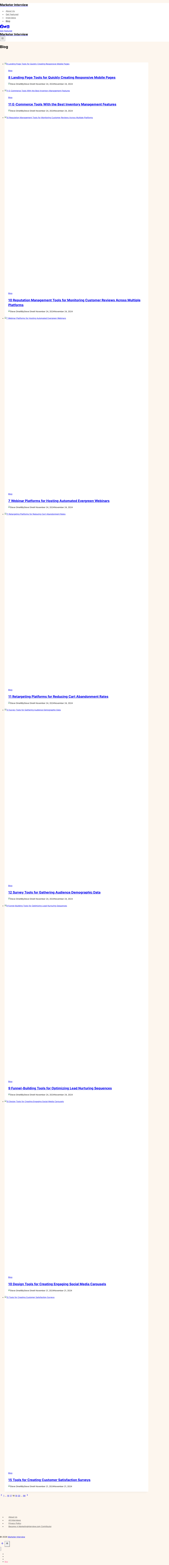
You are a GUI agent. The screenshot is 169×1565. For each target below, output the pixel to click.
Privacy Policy (15, 1523)
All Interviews (15, 1520)
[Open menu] (2, 38)
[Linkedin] (8, 28)
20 (19, 1496)
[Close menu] (0, 1549)
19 (16, 1496)
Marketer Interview (16, 1537)
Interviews (11, 18)
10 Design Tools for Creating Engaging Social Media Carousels (57, 1284)
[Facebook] (2, 28)
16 (8, 1496)
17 (11, 1496)
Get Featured (12, 14)
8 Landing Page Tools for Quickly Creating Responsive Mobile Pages (62, 77)
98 (24, 1496)
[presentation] (76, 64)
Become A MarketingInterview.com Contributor (30, 1526)
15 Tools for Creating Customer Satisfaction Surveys (49, 1480)
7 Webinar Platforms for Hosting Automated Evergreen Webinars (59, 501)
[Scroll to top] (2, 1544)
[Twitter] (5, 28)
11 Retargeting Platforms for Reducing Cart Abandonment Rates (58, 696)
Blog (8, 21)
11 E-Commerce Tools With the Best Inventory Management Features (62, 104)
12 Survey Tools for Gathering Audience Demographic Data (54, 892)
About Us (10, 11)
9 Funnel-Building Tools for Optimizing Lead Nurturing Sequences (60, 1088)
